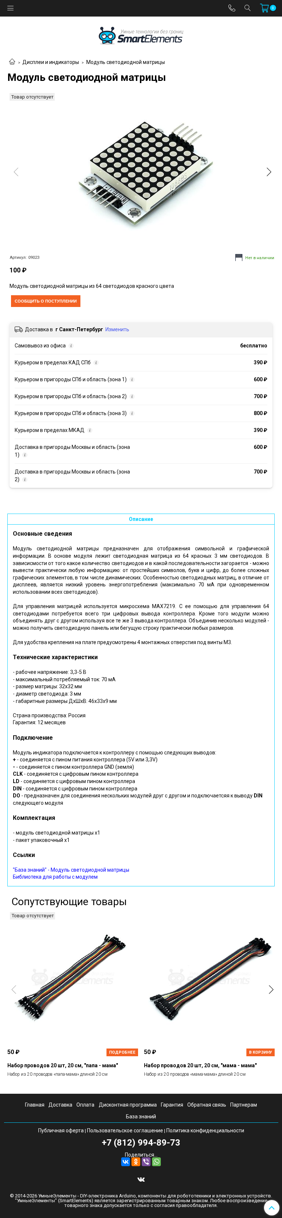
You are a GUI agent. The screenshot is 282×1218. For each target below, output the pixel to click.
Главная (34, 1105)
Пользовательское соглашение (125, 1130)
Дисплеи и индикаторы (50, 62)
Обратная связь (206, 1105)
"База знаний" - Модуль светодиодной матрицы (71, 870)
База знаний (141, 1116)
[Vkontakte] (141, 1179)
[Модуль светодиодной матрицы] (141, 173)
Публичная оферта (61, 1130)
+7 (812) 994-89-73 (141, 1142)
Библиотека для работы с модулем (55, 877)
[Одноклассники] (135, 1161)
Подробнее (122, 1052)
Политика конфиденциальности (205, 1130)
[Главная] (12, 62)
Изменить (117, 329)
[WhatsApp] (156, 1161)
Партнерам (243, 1105)
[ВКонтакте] (125, 1161)
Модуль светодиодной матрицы (125, 62)
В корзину (260, 1052)
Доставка (60, 1105)
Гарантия (172, 1105)
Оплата (85, 1105)
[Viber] (146, 1161)
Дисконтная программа (128, 1105)
